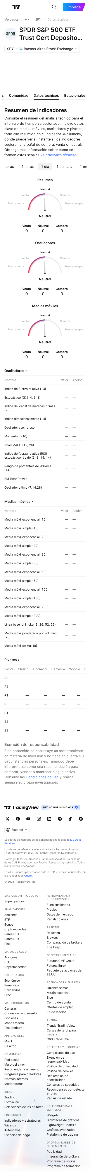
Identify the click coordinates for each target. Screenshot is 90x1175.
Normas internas (16, 1079)
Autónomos (12, 1130)
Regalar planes (57, 919)
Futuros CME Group (60, 961)
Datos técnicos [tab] (46, 95)
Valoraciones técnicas (58, 155)
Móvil (8, 1041)
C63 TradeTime (58, 1039)
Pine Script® (13, 1027)
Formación (11, 1102)
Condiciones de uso (42, 777)
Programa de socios (61, 1161)
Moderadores (13, 1084)
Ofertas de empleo (60, 1007)
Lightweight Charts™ (61, 1125)
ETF (7, 919)
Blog (50, 997)
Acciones (10, 915)
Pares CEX (11, 934)
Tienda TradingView (61, 1025)
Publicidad (54, 1151)
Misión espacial (57, 992)
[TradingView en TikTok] (70, 819)
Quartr (28, 875)
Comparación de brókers (64, 942)
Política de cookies (60, 1071)
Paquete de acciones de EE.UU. (64, 972)
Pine (7, 943)
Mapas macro (14, 1023)
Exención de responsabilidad (58, 1059)
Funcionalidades (58, 905)
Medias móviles (17, 501)
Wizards (10, 1125)
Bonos (8, 924)
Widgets (53, 1115)
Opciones (11, 1018)
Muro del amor (14, 1064)
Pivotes (10, 660)
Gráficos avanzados (61, 1129)
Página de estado (59, 1098)
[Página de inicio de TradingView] (16, 7)
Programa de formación (63, 1166)
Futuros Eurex (56, 965)
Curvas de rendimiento (20, 1013)
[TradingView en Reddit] (81, 819)
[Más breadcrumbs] (27, 19)
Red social (11, 1059)
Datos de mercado (60, 914)
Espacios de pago (17, 1135)
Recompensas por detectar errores (66, 1091)
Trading (9, 1097)
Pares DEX (11, 939)
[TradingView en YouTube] (28, 819)
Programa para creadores (22, 1074)
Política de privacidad (62, 1066)
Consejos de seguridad (63, 1084)
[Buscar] (54, 7)
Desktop (10, 1046)
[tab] (27, 166)
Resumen (53, 933)
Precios (52, 909)
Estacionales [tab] (75, 95)
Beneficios (11, 985)
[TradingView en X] (7, 819)
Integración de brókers (63, 1156)
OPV (7, 995)
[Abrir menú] (6, 7)
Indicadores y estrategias (22, 1120)
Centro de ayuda (59, 1002)
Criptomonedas (15, 929)
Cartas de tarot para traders (61, 1032)
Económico (12, 980)
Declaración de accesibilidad (57, 1078)
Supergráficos (14, 901)
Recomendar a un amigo (21, 1069)
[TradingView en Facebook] (18, 819)
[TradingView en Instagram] (39, 819)
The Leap (53, 947)
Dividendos (12, 990)
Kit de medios (56, 1012)
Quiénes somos (57, 988)
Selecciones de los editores (23, 1107)
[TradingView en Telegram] (60, 819)
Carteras (10, 1008)
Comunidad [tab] (18, 95)
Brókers (52, 937)
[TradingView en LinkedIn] (49, 819)
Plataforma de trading (62, 1134)
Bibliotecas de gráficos (63, 1120)
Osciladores (14, 370)
